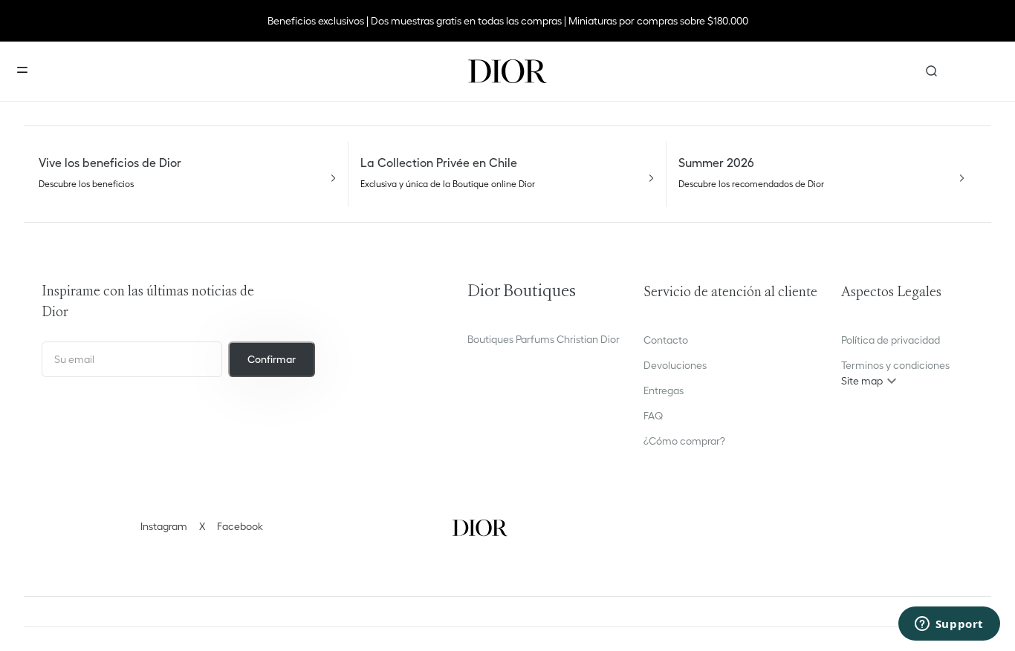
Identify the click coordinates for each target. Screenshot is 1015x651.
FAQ (653, 416)
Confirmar (271, 359)
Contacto (665, 340)
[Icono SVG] (507, 71)
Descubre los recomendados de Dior (751, 184)
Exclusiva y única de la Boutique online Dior (447, 184)
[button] (895, 381)
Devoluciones (675, 365)
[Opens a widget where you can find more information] (949, 625)
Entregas (663, 390)
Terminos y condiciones (895, 365)
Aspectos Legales (891, 293)
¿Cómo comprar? (684, 441)
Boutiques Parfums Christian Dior (543, 339)
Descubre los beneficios (86, 184)
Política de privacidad (890, 340)
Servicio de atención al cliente (730, 293)
